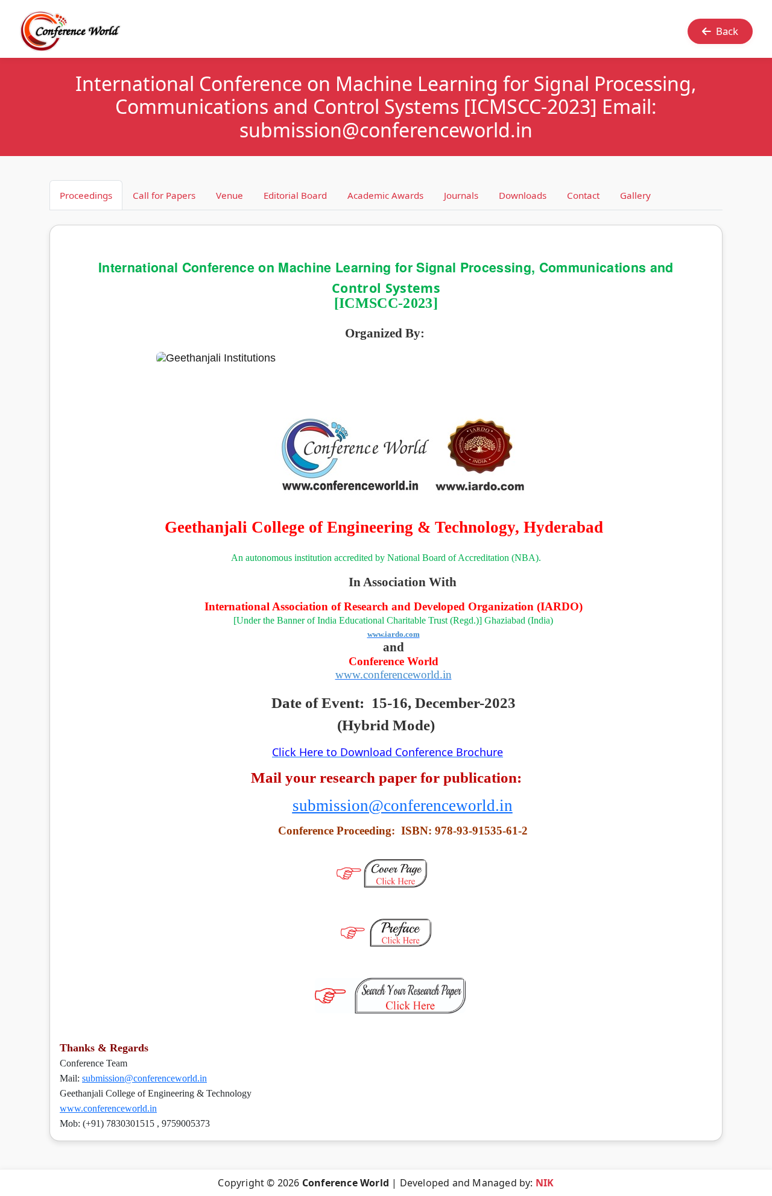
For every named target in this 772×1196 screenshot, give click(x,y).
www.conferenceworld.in (108, 1108)
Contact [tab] (583, 195)
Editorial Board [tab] (295, 195)
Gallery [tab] (635, 195)
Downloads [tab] (522, 195)
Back (727, 31)
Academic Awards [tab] (385, 195)
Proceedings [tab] (86, 195)
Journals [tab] (461, 195)
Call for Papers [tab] (164, 195)
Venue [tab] (229, 195)
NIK (545, 1182)
